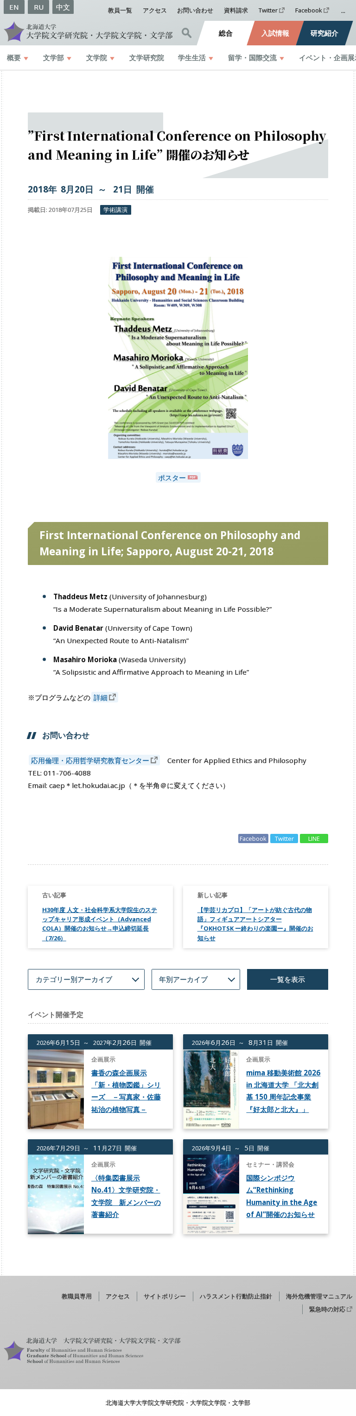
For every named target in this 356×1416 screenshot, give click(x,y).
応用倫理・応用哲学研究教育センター (90, 760)
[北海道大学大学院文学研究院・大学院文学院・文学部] (88, 31)
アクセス (155, 10)
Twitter (268, 10)
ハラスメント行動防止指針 (236, 1296)
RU (39, 7)
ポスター (172, 477)
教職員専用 (77, 1296)
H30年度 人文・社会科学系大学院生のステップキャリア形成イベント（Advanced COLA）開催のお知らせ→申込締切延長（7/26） (99, 924)
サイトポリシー (165, 1296)
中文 (63, 7)
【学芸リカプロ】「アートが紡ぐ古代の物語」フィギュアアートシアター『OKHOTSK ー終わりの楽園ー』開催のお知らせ (255, 924)
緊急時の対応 (327, 1309)
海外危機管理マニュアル (319, 1296)
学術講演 (115, 209)
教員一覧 (120, 10)
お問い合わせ (195, 10)
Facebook (308, 10)
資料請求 (236, 10)
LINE (314, 838)
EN (14, 7)
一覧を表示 (287, 979)
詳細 (101, 697)
